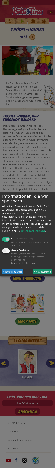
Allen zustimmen (42, 271)
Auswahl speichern (13, 271)
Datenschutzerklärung (32, 230)
